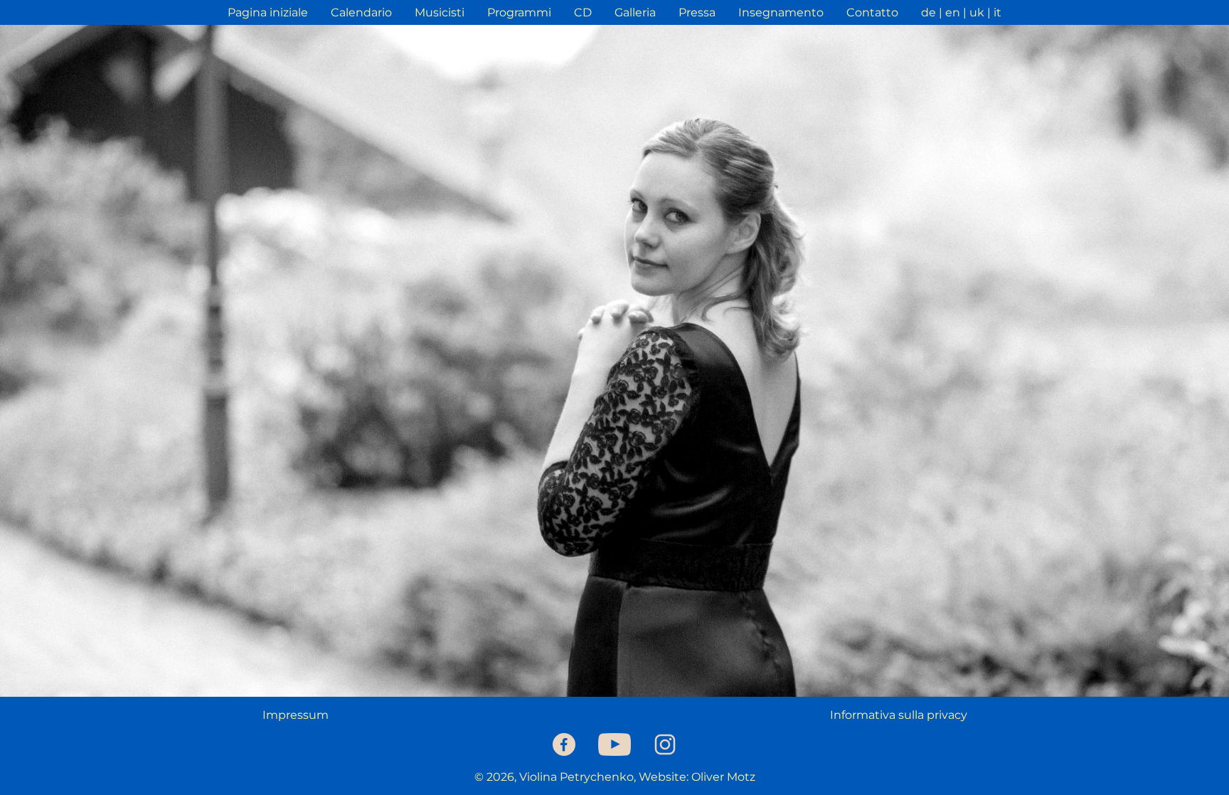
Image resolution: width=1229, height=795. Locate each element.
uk (976, 12)
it (997, 12)
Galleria (635, 12)
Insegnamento (781, 12)
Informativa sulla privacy (898, 715)
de (928, 12)
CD (583, 12)
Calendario (361, 12)
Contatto (872, 12)
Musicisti (439, 12)
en (952, 12)
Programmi (519, 12)
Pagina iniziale (268, 12)
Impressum (295, 715)
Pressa (697, 12)
